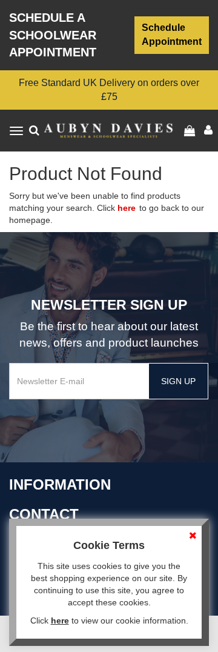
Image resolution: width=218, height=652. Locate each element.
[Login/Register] (191, 130)
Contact (44, 514)
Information (60, 484)
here (126, 208)
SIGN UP (178, 381)
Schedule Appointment (172, 34)
